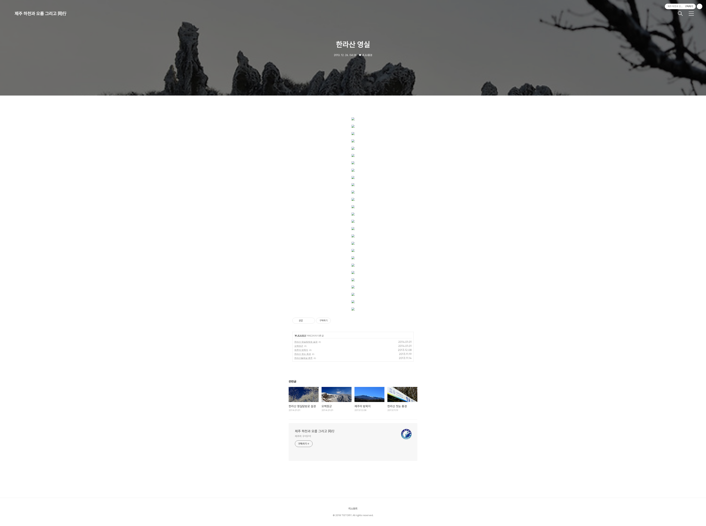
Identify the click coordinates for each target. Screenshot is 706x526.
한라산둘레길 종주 (303, 358)
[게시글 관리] (311, 320)
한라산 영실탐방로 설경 (306, 341)
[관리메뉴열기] (699, 6)
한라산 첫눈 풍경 (302, 354)
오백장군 (298, 345)
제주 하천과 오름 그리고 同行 (41, 13)
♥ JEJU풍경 (300, 335)
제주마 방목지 (301, 350)
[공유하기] (306, 320)
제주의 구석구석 (303, 436)
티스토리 (353, 508)
